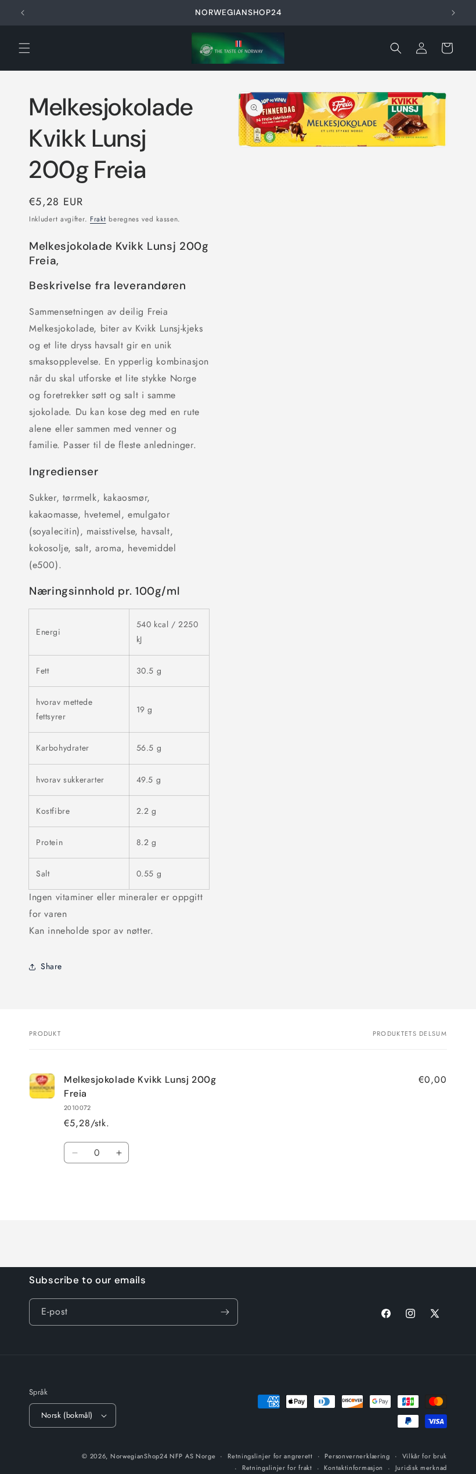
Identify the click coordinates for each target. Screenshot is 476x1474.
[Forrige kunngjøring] (22, 13)
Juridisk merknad (421, 1467)
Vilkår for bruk (425, 1456)
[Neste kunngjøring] (453, 13)
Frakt (98, 219)
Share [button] (51, 966)
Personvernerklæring (357, 1456)
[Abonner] (224, 1312)
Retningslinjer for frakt (277, 1467)
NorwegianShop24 (140, 1456)
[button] (24, 48)
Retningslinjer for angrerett (270, 1456)
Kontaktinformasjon (353, 1467)
